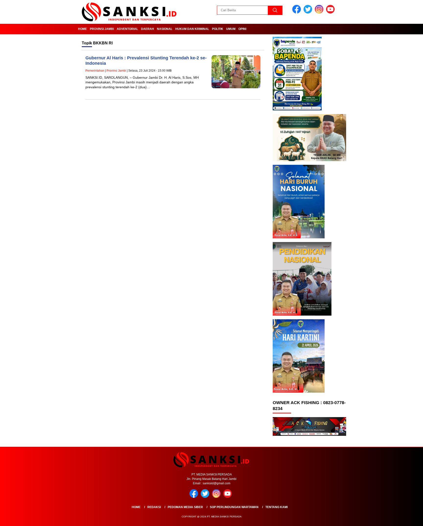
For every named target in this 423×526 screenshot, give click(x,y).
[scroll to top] (406, 518)
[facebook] (297, 12)
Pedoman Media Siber (185, 507)
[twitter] (309, 12)
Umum (230, 29)
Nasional (164, 29)
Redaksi (154, 507)
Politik (217, 29)
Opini (242, 29)
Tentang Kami (276, 507)
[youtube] (331, 12)
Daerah (147, 29)
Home (82, 29)
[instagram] (320, 12)
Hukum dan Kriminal (192, 29)
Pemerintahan (94, 70)
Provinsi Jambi (102, 29)
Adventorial (127, 29)
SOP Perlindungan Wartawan (234, 507)
